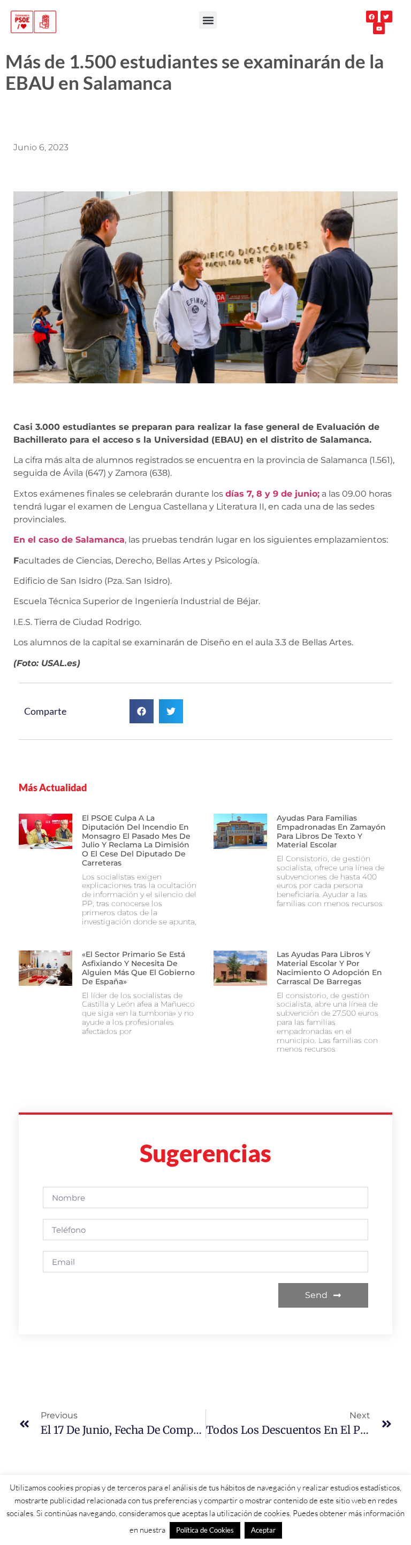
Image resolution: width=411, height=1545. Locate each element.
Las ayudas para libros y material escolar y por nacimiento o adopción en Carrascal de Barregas (329, 967)
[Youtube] (379, 28)
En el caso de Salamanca (69, 540)
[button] (208, 20)
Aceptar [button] (263, 1530)
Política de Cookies (205, 1530)
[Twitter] (386, 16)
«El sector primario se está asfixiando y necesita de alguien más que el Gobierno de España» (138, 967)
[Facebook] (372, 16)
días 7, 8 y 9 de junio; (272, 494)
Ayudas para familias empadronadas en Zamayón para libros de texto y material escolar (331, 831)
